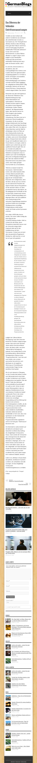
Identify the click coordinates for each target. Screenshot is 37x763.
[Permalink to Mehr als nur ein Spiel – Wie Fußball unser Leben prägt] (8, 750)
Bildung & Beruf (11, 32)
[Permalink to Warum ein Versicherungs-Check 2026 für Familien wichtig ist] (8, 637)
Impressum (17, 761)
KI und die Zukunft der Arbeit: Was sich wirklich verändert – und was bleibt (16, 530)
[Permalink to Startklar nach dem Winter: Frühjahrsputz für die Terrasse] (8, 688)
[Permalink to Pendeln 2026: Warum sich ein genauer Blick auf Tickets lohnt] (18, 549)
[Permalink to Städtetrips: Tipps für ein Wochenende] (8, 700)
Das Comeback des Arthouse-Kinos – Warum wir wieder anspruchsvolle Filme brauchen (21, 653)
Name (7, 581)
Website (8, 591)
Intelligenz (22, 82)
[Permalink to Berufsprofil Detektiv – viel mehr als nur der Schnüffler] (18, 505)
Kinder (15, 47)
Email (7, 586)
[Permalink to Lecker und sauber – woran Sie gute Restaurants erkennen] (8, 649)
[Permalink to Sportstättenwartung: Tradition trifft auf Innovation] (8, 663)
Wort (7, 177)
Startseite (13, 761)
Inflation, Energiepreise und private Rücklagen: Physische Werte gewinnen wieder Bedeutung (21, 627)
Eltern (17, 175)
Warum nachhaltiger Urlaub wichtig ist (21, 715)
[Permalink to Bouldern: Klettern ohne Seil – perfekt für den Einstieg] (8, 737)
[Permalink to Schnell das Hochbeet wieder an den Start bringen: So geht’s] (8, 681)
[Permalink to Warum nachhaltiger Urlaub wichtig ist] (8, 719)
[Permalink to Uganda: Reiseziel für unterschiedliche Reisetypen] (8, 706)
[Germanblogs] (18, 6)
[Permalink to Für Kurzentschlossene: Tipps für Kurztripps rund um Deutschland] (8, 725)
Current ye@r (9, 600)
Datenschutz (23, 761)
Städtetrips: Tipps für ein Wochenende (21, 696)
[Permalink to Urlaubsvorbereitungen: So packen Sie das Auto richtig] (8, 712)
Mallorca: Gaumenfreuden (16, 480)
